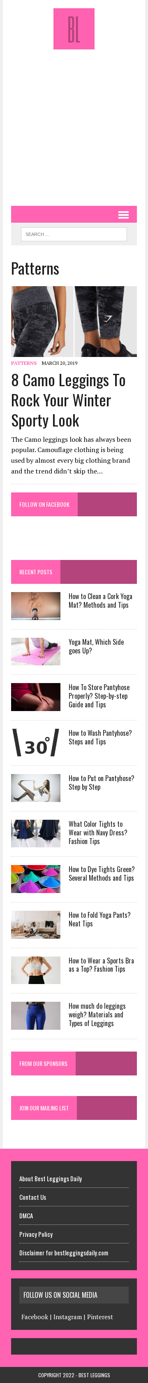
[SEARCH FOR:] (74, 233)
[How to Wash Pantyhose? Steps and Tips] (35, 751)
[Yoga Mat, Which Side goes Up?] (35, 660)
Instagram (67, 1317)
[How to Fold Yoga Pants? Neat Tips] (35, 933)
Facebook (34, 1317)
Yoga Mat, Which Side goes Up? (96, 646)
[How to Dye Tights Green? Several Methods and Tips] (35, 887)
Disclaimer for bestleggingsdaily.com (63, 1252)
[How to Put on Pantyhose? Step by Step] (35, 796)
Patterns (24, 363)
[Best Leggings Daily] (74, 28)
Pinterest (100, 1317)
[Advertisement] (74, 123)
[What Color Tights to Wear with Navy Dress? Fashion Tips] (35, 842)
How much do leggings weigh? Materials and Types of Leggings (97, 1014)
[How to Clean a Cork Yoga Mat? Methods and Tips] (35, 614)
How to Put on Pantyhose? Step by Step (101, 782)
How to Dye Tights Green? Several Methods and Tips (102, 873)
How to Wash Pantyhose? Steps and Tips (100, 737)
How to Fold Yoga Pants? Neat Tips (100, 919)
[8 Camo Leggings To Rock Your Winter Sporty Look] (74, 351)
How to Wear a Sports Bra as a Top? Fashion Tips (101, 965)
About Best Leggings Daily (50, 1178)
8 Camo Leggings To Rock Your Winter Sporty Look (68, 399)
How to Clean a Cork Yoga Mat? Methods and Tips (100, 600)
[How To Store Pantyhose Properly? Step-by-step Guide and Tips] (35, 705)
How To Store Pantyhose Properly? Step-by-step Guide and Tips (99, 695)
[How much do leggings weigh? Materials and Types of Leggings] (35, 1024)
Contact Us (32, 1196)
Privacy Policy (36, 1233)
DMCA (26, 1215)
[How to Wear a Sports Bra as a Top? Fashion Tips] (35, 978)
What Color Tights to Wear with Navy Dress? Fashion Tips (98, 832)
